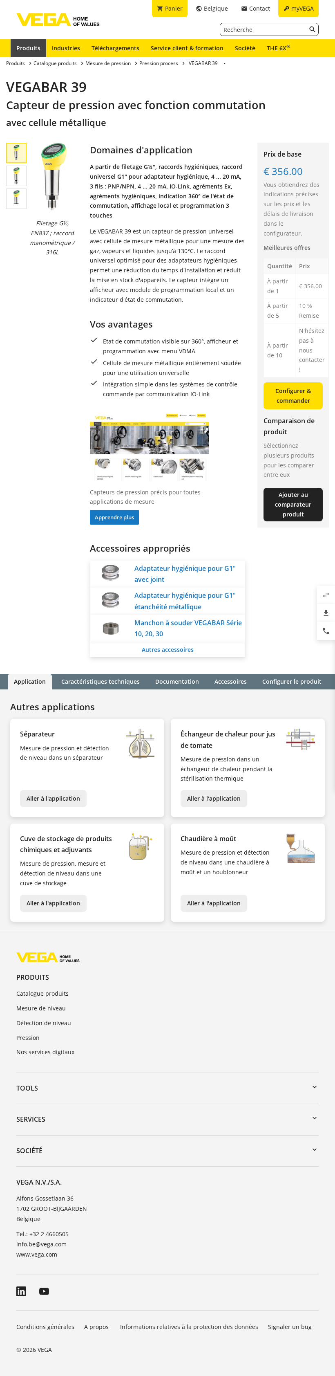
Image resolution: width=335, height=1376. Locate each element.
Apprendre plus (114, 517)
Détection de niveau (43, 1023)
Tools (27, 1088)
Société (245, 48)
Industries (66, 48)
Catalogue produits (42, 993)
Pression (28, 1038)
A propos (97, 1327)
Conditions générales (45, 1327)
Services (30, 1119)
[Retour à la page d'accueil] (48, 957)
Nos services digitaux (45, 1052)
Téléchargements (115, 48)
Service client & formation (187, 48)
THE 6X (278, 48)
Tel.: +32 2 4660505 (42, 1234)
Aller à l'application (53, 798)
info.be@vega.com (41, 1244)
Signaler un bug (290, 1327)
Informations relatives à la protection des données (189, 1327)
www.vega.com (36, 1254)
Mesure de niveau (41, 1008)
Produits (28, 48)
